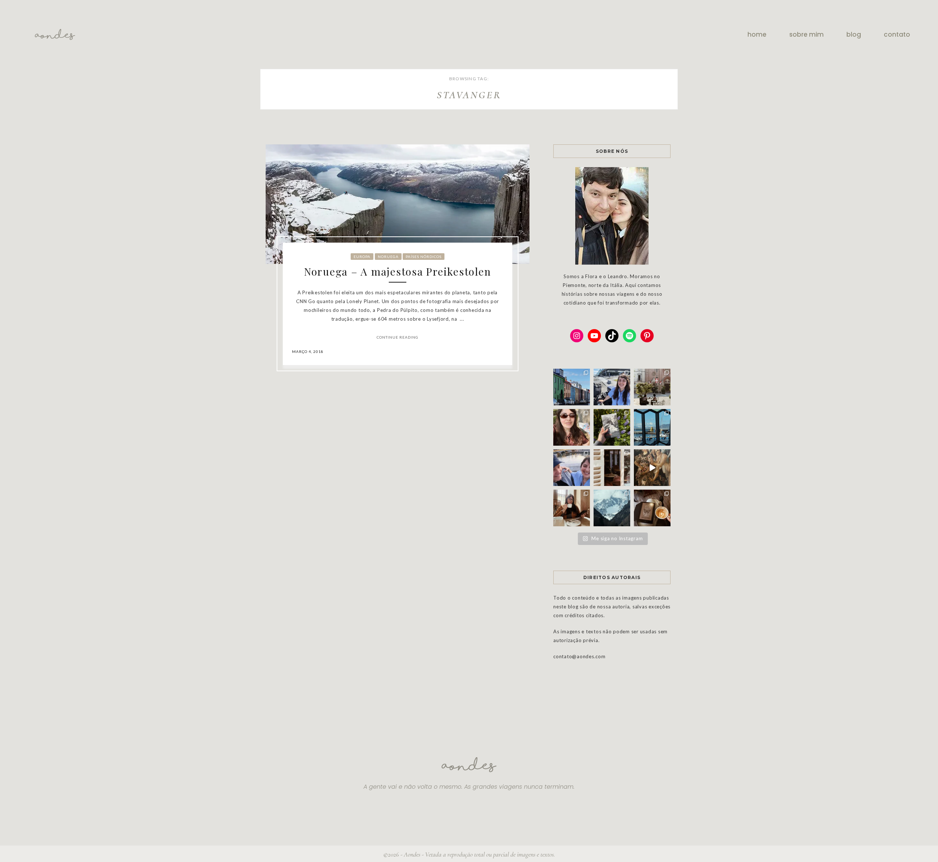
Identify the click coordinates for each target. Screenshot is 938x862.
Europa (362, 256)
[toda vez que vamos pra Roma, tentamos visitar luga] (571, 467)
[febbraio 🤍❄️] (612, 508)
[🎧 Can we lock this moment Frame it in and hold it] (652, 427)
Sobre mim (806, 35)
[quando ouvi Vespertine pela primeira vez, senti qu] (612, 427)
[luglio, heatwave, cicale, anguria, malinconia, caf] (571, 427)
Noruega (388, 256)
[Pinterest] (647, 335)
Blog (853, 35)
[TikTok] (611, 335)
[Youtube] (594, 335)
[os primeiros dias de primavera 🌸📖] (571, 508)
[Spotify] (629, 335)
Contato (897, 35)
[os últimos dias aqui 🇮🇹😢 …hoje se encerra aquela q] (652, 387)
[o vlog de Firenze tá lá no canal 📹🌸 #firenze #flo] (652, 467)
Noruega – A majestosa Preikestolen (397, 271)
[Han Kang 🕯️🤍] (652, 508)
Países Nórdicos (424, 256)
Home (757, 35)
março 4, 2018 (308, 351)
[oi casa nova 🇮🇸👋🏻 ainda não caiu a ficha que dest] (612, 387)
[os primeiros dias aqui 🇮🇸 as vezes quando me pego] (571, 387)
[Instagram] (576, 335)
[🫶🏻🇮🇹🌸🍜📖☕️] (612, 467)
